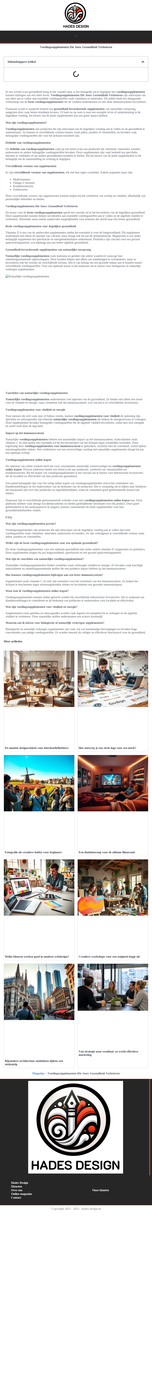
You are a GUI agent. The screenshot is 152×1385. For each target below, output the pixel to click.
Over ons (16, 1190)
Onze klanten (100, 1190)
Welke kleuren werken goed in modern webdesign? (37, 956)
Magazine (38, 1073)
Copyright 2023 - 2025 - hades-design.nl (76, 1208)
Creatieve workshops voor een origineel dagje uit (109, 956)
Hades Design (19, 1182)
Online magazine (21, 1193)
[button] (76, 35)
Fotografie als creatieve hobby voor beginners (33, 852)
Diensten (16, 1186)
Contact (16, 1197)
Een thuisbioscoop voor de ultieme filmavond (107, 852)
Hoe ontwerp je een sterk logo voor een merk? (107, 747)
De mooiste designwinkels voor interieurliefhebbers (37, 747)
